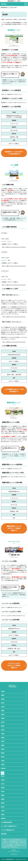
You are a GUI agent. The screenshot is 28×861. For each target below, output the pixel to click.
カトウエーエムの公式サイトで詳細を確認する (14, 665)
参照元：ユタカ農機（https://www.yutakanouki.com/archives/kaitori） (14, 247)
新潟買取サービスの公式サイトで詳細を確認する (14, 153)
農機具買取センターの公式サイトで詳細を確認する (14, 528)
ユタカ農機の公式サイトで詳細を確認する (14, 390)
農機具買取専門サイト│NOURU (14, 1)
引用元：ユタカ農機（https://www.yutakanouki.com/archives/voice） (14, 316)
